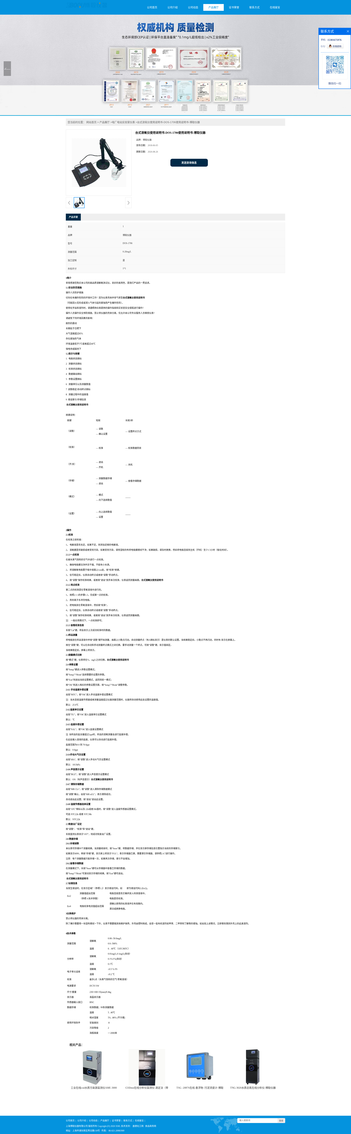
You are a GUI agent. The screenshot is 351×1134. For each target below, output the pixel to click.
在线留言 (275, 7)
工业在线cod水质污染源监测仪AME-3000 (94, 1087)
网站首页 (91, 122)
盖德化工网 (138, 1126)
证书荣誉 (234, 7)
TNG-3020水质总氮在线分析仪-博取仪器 (253, 1087)
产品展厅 (213, 7)
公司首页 (152, 7)
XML (118, 1126)
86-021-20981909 (116, 1130)
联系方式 (254, 7)
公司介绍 (172, 7)
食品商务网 (150, 1126)
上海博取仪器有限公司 (77, 1126)
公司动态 (193, 7)
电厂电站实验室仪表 (123, 122)
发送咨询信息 (189, 162)
